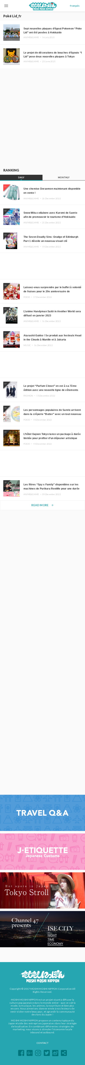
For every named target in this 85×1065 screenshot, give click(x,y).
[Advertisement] (42, 117)
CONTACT (42, 1042)
